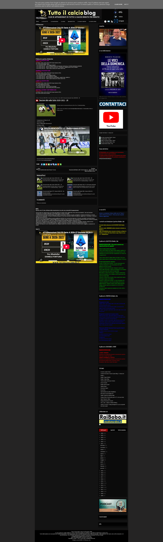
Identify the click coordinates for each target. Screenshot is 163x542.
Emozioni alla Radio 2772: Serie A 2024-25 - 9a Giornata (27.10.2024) (53, 191)
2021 (102, 443)
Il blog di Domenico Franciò (107, 400)
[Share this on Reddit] (58, 164)
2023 (102, 439)
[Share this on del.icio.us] (53, 164)
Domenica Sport (104, 388)
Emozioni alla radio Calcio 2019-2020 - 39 (82, 178)
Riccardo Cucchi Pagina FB (107, 393)
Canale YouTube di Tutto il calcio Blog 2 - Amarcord (112, 373)
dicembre (102, 445)
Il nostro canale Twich (106, 371)
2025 (102, 435)
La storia (63, 21)
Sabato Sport (104, 386)
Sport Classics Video (105, 399)
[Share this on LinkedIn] (56, 164)
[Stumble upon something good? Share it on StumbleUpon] (49, 164)
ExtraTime (103, 390)
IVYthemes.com (87, 540)
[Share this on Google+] (46, 164)
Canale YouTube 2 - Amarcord (106, 132)
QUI (90, 536)
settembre (102, 451)
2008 (102, 495)
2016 (102, 479)
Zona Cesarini (104, 382)
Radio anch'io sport (105, 384)
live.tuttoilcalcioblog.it (47, 160)
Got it (126, 4)
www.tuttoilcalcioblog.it (50, 158)
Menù (37, 21)
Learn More (118, 4)
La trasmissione (54, 21)
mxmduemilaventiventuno (76, 108)
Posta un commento (41, 203)
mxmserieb (85, 108)
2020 (102, 470)
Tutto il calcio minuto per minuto (108, 380)
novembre (102, 447)
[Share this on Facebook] (42, 164)
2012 (102, 487)
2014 (102, 483)
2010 (102, 491)
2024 (102, 437)
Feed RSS (112, 21)
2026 (102, 433)
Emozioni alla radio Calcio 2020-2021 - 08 (52, 178)
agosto (102, 453)
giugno (102, 457)
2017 (102, 477)
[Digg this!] (51, 164)
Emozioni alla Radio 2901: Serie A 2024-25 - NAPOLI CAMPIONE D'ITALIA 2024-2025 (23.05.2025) (83, 191)
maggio (102, 459)
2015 (102, 481)
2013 (102, 485)
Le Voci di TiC (45, 21)
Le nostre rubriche (82, 21)
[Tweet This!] (44, 164)
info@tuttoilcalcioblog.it (105, 158)
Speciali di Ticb (71, 21)
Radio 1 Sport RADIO (105, 377)
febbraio (102, 466)
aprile (101, 462)
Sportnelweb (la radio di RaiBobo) (108, 391)
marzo (102, 464)
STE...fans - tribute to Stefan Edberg (109, 402)
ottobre (102, 449)
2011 (102, 489)
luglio (101, 455)
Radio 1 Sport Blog (105, 379)
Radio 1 (102, 375)
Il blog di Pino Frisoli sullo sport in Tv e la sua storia (112, 397)
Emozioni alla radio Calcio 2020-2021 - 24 (52, 184)
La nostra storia (92, 21)
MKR (81, 540)
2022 (102, 441)
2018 (102, 474)
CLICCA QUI (89, 537)
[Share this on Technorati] (61, 164)
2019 (102, 472)
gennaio (102, 468)
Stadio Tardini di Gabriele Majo (107, 395)
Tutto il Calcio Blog (75, 531)
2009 (102, 493)
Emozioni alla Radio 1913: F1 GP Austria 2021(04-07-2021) (84, 184)
